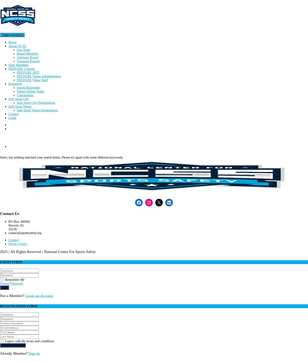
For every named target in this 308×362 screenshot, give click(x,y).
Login (12, 118)
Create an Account (39, 296)
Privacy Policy (18, 244)
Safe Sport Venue (19, 106)
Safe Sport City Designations (36, 102)
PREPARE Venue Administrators (39, 76)
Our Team (23, 50)
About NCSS (17, 46)
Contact (13, 114)
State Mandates (18, 65)
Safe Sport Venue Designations (37, 110)
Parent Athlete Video (30, 91)
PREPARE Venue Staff (32, 80)
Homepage (15, 146)
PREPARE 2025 (28, 72)
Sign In (34, 353)
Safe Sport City (18, 99)
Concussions (25, 95)
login (4, 287)
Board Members (27, 53)
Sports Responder (28, 87)
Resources (15, 84)
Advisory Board (27, 57)
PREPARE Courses (21, 68)
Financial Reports (28, 61)
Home (12, 42)
